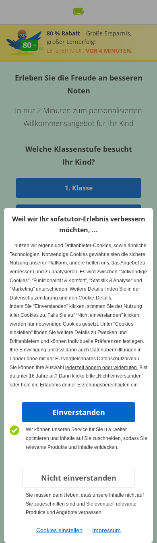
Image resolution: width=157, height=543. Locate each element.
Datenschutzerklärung (34, 298)
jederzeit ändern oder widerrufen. (101, 367)
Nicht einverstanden (78, 478)
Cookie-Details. (95, 298)
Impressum (106, 530)
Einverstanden (78, 412)
